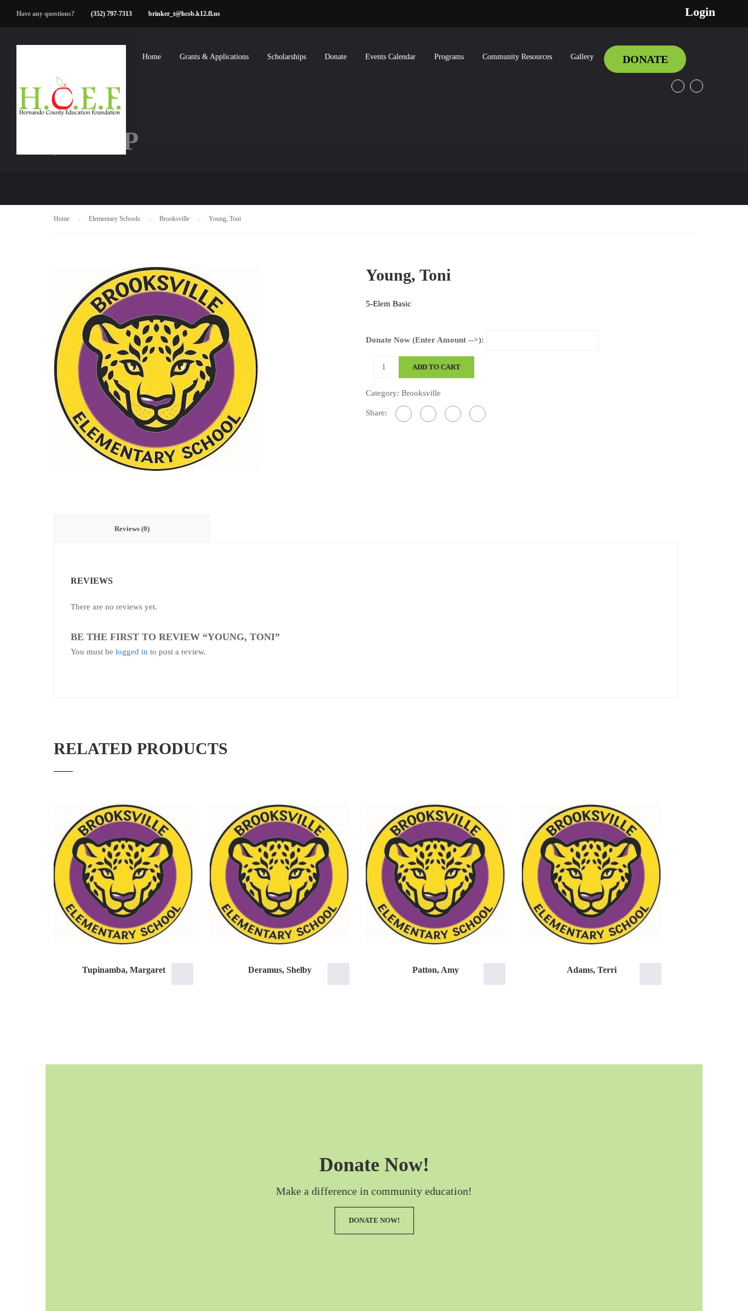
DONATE (645, 59)
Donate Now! (374, 1220)
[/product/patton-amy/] (435, 874)
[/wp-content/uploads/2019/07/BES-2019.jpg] (157, 367)
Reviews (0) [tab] (131, 529)
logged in (132, 651)
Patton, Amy (435, 969)
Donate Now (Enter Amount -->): (425, 339)
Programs (449, 57)
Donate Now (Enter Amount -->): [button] (182, 974)
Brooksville (174, 219)
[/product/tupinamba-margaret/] (123, 874)
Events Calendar (390, 57)
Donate (336, 57)
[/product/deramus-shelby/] (279, 874)
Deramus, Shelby (280, 969)
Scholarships (286, 57)
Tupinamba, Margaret (123, 969)
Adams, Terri (592, 969)
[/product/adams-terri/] (591, 874)
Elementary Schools (114, 219)
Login (700, 12)
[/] (71, 108)
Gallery (582, 57)
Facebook (677, 86)
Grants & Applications (214, 57)
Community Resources (517, 57)
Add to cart (436, 367)
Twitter (696, 86)
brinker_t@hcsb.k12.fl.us (184, 14)
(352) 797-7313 (111, 14)
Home (151, 57)
